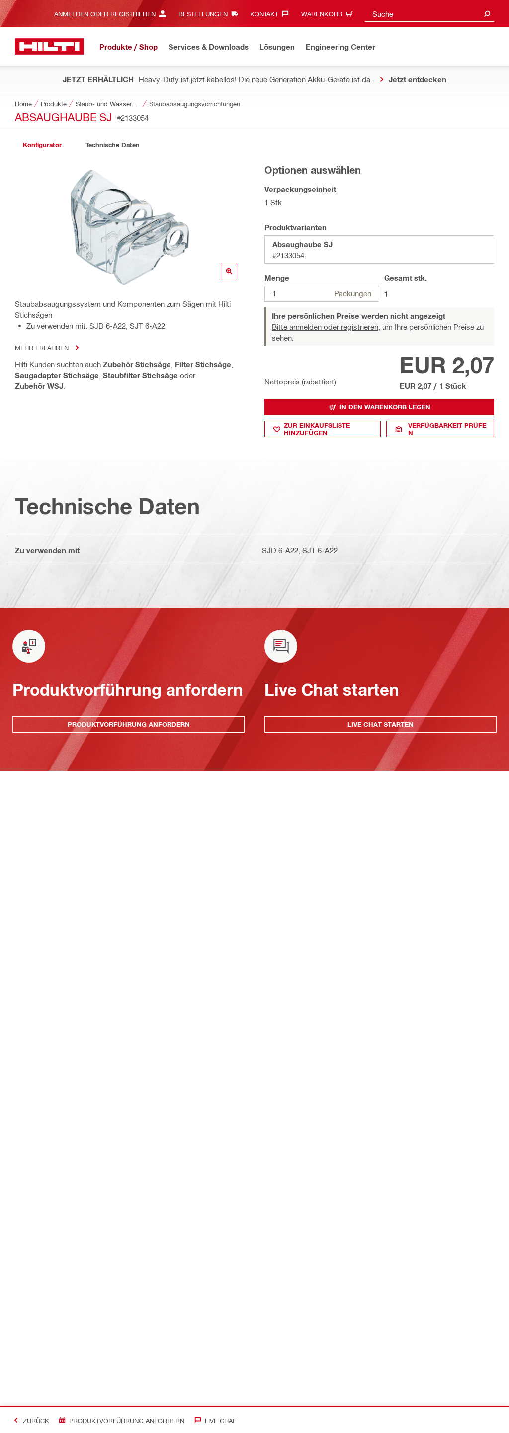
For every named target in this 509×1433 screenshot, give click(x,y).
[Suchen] (487, 13)
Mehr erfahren (42, 347)
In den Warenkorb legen (384, 407)
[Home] (49, 46)
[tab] (42, 145)
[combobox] (429, 13)
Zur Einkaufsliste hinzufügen (317, 429)
